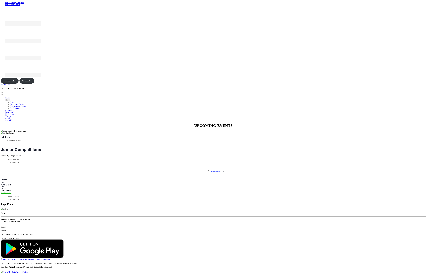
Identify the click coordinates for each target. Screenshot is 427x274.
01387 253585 (12, 231)
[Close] (2, 94)
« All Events (5, 137)
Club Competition (6, 193)
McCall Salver (12, 162)
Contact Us (26, 81)
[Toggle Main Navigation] (2, 92)
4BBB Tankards (13, 160)
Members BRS (10, 81)
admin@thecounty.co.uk (14, 227)
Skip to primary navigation (14, 3)
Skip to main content (12, 5)
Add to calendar (216, 171)
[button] (7, 100)
